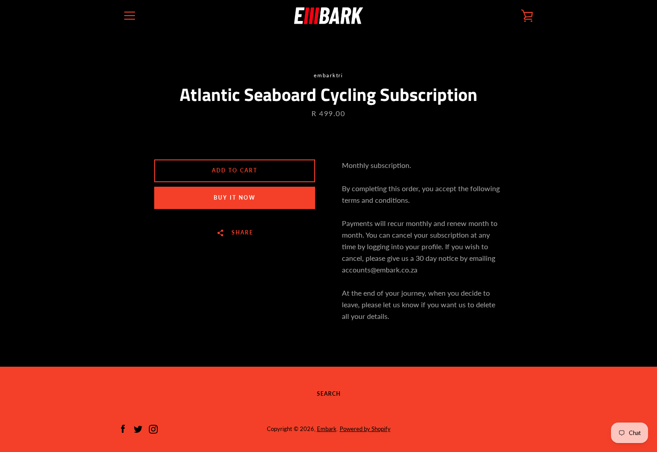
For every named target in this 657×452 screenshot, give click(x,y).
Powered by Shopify (365, 428)
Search (329, 393)
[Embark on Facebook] (122, 428)
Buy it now (235, 197)
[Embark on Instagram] (153, 428)
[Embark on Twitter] (138, 428)
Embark (327, 428)
